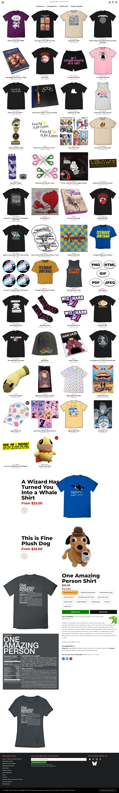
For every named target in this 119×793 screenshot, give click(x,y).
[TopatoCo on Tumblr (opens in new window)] (100, 760)
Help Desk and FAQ (7, 761)
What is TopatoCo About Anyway (11, 759)
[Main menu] (3, 2)
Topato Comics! (7, 770)
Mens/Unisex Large (106, 592)
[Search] (113, 2)
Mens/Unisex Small (70, 592)
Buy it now (103, 612)
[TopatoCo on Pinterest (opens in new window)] (93, 760)
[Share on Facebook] (63, 658)
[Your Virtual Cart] (116, 2)
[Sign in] (110, 2)
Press (3, 775)
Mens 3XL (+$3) (103, 597)
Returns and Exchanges (9, 763)
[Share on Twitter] (67, 658)
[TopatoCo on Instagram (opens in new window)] (96, 760)
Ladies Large (95, 602)
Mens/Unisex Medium (88, 592)
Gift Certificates (7, 772)
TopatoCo (16, 790)
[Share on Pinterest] (70, 658)
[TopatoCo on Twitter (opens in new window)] (89, 760)
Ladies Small (68, 602)
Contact (4, 777)
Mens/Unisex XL (69, 597)
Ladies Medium (82, 602)
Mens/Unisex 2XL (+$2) (86, 597)
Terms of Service (7, 781)
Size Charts (5, 768)
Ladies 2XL (67, 606)
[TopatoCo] (59, 2)
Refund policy (6, 784)
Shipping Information (8, 766)
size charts (95, 654)
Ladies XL (107, 602)
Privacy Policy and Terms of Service (12, 779)
